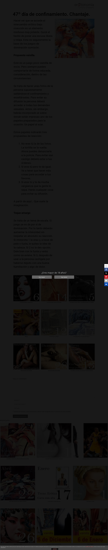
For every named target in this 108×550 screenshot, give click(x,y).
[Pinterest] (106, 277)
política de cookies (89, 546)
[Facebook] (106, 269)
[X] (106, 273)
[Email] (106, 280)
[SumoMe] (106, 284)
